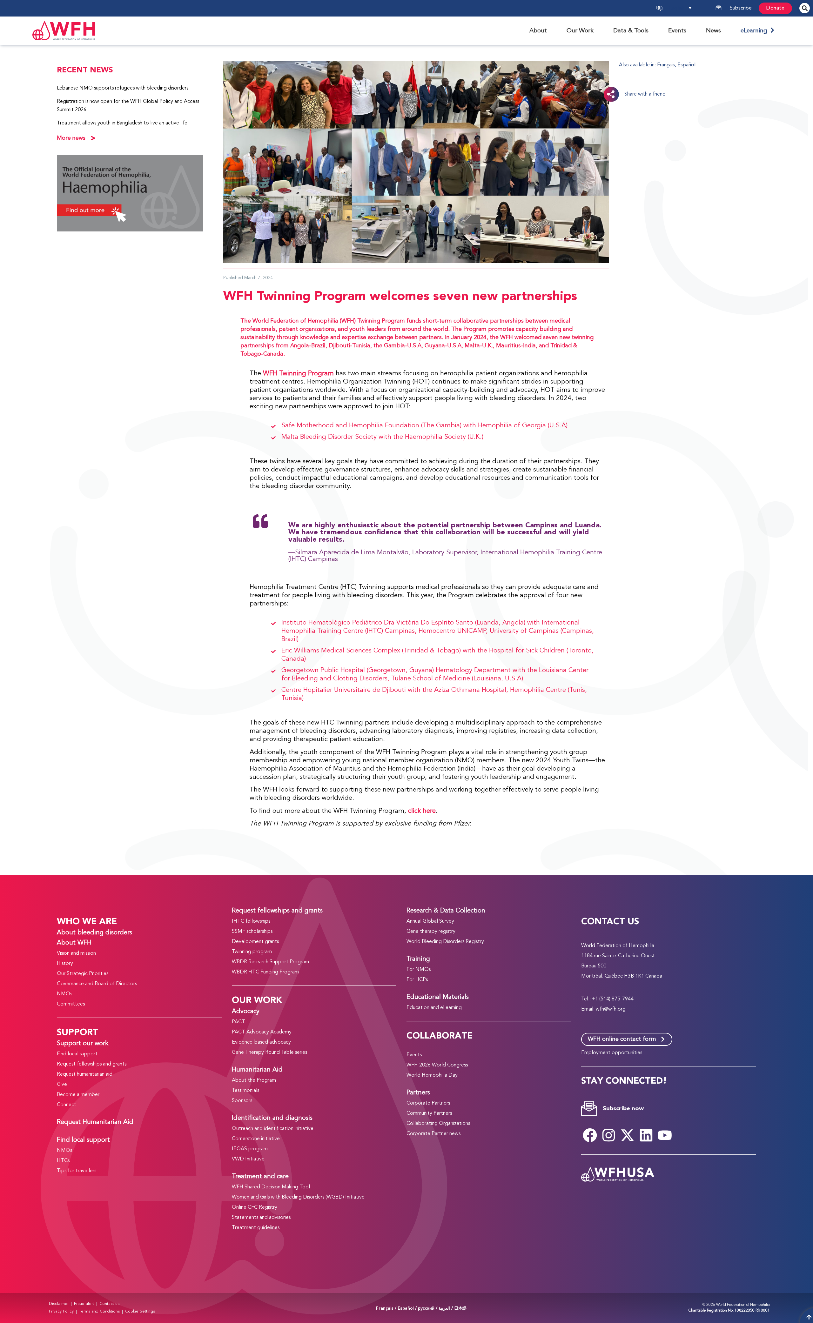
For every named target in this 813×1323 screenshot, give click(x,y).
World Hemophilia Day (432, 1075)
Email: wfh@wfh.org (603, 1009)
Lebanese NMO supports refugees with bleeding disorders (122, 88)
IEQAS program (250, 1149)
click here (422, 811)
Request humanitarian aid (84, 1074)
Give (62, 1084)
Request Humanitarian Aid (95, 1122)
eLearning (755, 31)
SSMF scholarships (252, 931)
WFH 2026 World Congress (437, 1065)
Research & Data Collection (445, 911)
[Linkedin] (646, 1135)
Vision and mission (76, 953)
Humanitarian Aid (257, 1070)
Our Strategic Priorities (82, 973)
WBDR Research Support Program (270, 962)
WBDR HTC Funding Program (265, 972)
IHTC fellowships (251, 921)
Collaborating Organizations (438, 1123)
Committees (71, 1004)
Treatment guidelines (255, 1227)
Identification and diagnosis (272, 1118)
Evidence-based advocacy (261, 1042)
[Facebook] (589, 1135)
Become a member (78, 1094)
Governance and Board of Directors (97, 983)
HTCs (63, 1160)
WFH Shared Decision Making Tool (271, 1187)
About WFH (74, 943)
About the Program (254, 1080)
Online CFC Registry (254, 1207)
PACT (238, 1022)
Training (418, 959)
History (65, 963)
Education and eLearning (434, 1007)
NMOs (64, 994)
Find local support (77, 1054)
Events (414, 1055)
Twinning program (252, 951)
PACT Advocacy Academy (262, 1032)
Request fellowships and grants (91, 1064)
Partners (418, 1093)
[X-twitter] (627, 1135)
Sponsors (242, 1100)
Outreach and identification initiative (272, 1128)
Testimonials (245, 1090)
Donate (775, 8)
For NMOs (418, 969)
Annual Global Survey (430, 921)
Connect (66, 1104)
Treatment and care (260, 1176)
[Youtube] (664, 1135)
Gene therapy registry (430, 931)
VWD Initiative (248, 1159)
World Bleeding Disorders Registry (445, 941)
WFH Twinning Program (298, 373)
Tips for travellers (76, 1170)
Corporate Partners (428, 1103)
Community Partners (429, 1113)
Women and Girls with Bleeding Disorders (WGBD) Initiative (298, 1197)
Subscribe (741, 8)
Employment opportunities (611, 1052)
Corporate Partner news (433, 1133)
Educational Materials (437, 997)
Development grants (255, 941)
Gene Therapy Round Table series (269, 1052)
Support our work (82, 1043)
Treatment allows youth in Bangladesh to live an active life (122, 123)
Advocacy (245, 1011)
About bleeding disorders (94, 933)
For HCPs (417, 979)
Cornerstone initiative (256, 1138)
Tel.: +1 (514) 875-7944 (607, 999)
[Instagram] (608, 1135)
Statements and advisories (261, 1217)
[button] (688, 8)
